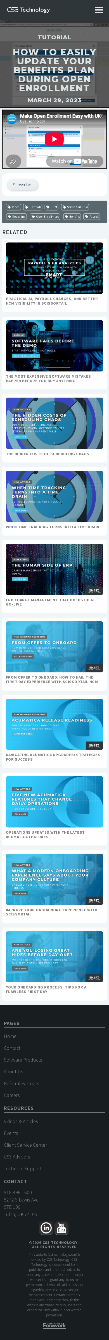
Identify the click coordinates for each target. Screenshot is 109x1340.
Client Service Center (25, 1145)
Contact (12, 1048)
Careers (12, 1095)
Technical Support (23, 1168)
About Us (13, 1071)
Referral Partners (21, 1083)
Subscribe (22, 184)
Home (10, 1036)
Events (11, 1133)
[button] (99, 10)
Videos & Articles (21, 1121)
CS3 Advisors (17, 1156)
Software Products (23, 1059)
